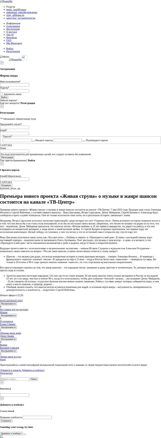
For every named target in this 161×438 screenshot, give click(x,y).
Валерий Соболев (9, 347)
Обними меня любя (10, 333)
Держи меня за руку (10, 356)
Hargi (3, 359)
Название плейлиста (11, 417)
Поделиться (6, 373)
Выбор (3, 345)
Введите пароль (43, 140)
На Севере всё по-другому (14, 309)
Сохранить (6, 421)
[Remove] (24, 434)
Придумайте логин (11, 124)
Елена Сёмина (7, 324)
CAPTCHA (6, 145)
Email (3, 130)
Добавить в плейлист (33, 370)
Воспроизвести (8, 304)
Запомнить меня (12, 94)
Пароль (4, 87)
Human (3, 312)
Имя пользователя (10, 81)
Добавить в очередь (11, 370)
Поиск (34, 379)
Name (3, 148)
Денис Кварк (7, 336)
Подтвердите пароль (97, 140)
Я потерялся (6, 321)
